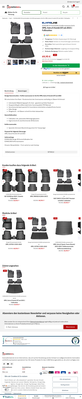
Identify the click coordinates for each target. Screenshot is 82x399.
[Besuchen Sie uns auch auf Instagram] (12, 364)
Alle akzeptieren (65, 379)
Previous (4, 62)
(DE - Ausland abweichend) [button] (65, 82)
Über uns (5, 372)
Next (38, 62)
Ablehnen (65, 390)
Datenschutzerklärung (37, 322)
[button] (63, 7)
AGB (23, 372)
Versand (59, 59)
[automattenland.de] (14, 6)
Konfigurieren (65, 385)
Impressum (8, 393)
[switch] (7, 389)
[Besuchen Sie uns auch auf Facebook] (4, 364)
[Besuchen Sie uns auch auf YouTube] (8, 364)
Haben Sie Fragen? (74, 2)
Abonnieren (70, 327)
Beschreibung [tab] (9, 91)
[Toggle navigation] (3, 7)
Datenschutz (17, 393)
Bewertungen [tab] (22, 91)
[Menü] (10, 384)
